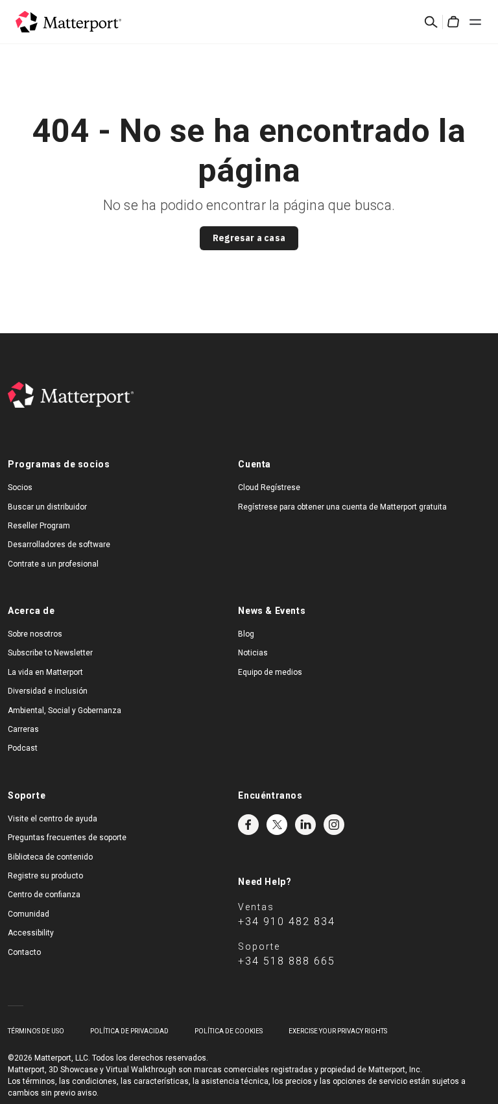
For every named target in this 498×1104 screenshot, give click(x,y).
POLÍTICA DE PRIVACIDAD (129, 1031)
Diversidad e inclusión (48, 691)
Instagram (334, 824)
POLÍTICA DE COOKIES (229, 1031)
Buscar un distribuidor (47, 506)
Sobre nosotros (35, 634)
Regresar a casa (249, 238)
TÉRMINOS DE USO (36, 1031)
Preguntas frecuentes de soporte (67, 837)
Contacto (24, 952)
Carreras (23, 729)
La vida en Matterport (45, 672)
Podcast (23, 748)
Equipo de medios (270, 672)
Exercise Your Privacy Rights (338, 1031)
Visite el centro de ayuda (52, 818)
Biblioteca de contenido (50, 857)
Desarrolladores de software (59, 544)
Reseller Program (39, 525)
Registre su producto (45, 875)
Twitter (277, 824)
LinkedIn (305, 824)
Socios (20, 487)
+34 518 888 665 (286, 961)
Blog (246, 634)
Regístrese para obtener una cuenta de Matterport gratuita (342, 506)
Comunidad (28, 914)
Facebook (248, 824)
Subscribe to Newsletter (50, 652)
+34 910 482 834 (286, 921)
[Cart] (453, 22)
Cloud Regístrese (269, 487)
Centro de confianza (44, 894)
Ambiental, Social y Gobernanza (64, 710)
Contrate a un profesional (53, 564)
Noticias (253, 652)
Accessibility (31, 932)
